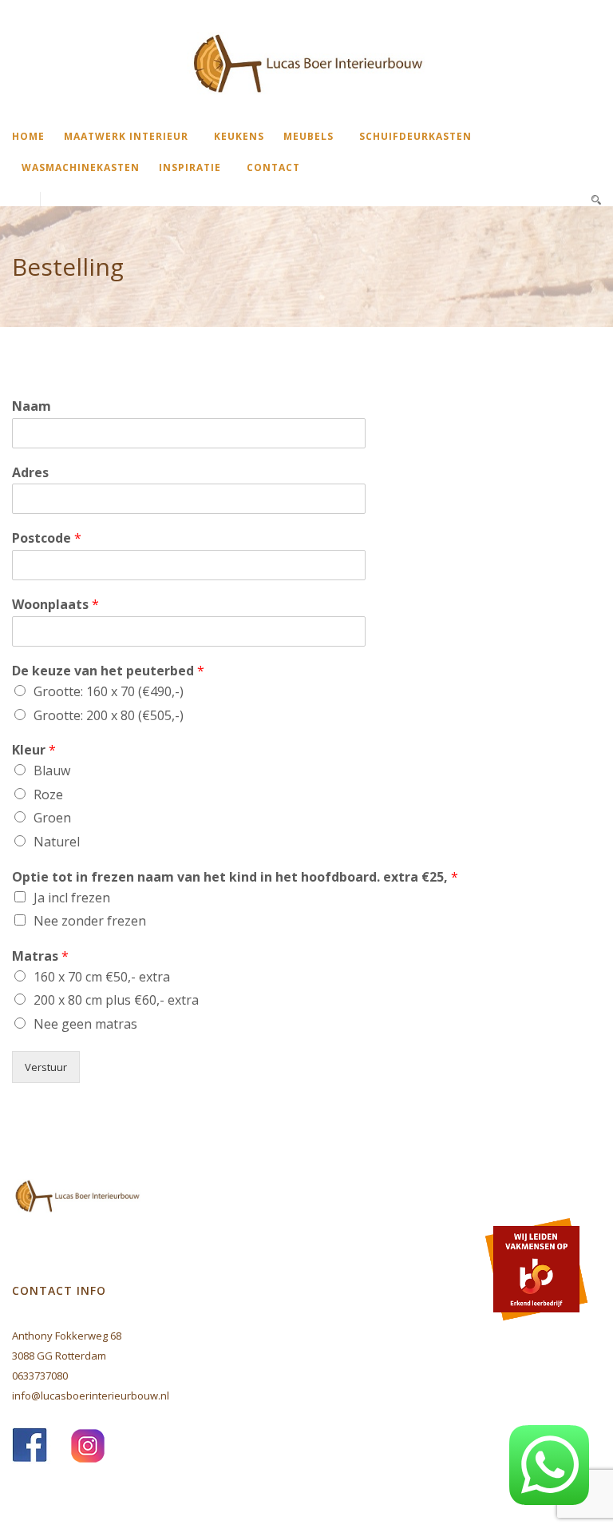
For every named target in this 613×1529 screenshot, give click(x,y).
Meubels (308, 136)
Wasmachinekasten (81, 167)
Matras (40, 956)
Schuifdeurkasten (415, 136)
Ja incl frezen (72, 897)
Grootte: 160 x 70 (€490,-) (109, 691)
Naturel (57, 841)
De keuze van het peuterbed (108, 671)
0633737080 (40, 1375)
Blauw (52, 770)
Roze (48, 794)
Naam (31, 406)
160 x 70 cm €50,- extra (102, 976)
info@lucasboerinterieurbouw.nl (90, 1395)
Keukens (239, 136)
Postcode (46, 538)
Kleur (34, 750)
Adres (30, 472)
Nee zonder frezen (90, 921)
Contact (273, 167)
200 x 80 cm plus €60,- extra (116, 1000)
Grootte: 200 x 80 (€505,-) (109, 715)
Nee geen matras (85, 1024)
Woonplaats (55, 604)
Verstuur (46, 1067)
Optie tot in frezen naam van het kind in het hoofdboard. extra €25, (235, 877)
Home (28, 136)
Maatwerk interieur (126, 136)
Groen (52, 817)
